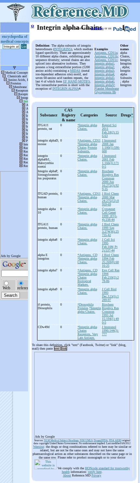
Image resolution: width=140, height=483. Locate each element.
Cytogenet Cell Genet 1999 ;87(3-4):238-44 (109, 214)
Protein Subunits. (87, 149)
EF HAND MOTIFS (76, 81)
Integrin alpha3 (104, 70)
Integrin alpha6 (104, 81)
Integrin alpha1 (104, 63)
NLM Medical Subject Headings (61, 440)
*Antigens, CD (87, 255)
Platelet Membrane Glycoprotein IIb (106, 90)
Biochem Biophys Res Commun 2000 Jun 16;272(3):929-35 (110, 180)
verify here (95, 472)
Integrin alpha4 (104, 74)
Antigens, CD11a (105, 52)
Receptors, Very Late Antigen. (87, 336)
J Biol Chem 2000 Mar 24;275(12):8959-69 (110, 199)
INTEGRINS (62, 49)
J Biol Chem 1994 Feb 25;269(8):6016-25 (110, 260)
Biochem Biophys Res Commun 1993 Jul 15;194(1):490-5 (110, 313)
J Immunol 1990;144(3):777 (110, 330)
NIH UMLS (86, 440)
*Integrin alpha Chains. (87, 126)
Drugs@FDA (101, 440)
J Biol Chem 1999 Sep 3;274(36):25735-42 (110, 229)
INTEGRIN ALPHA (65, 88)
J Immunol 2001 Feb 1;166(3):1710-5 (110, 161)
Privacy (96, 475)
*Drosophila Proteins (85, 306)
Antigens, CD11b (106, 56)
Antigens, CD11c (105, 60)
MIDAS (75, 70)
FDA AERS (115, 440)
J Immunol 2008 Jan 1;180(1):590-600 (111, 146)
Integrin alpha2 (104, 67)
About (67, 475)
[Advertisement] (82, 393)
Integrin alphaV (104, 85)
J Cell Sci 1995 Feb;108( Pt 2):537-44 (110, 245)
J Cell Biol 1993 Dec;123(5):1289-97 (110, 294)
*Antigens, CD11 (89, 140)
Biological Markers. (84, 282)
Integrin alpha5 (104, 78)
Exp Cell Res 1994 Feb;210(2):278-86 (110, 275)
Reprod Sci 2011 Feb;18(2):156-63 (110, 130)
